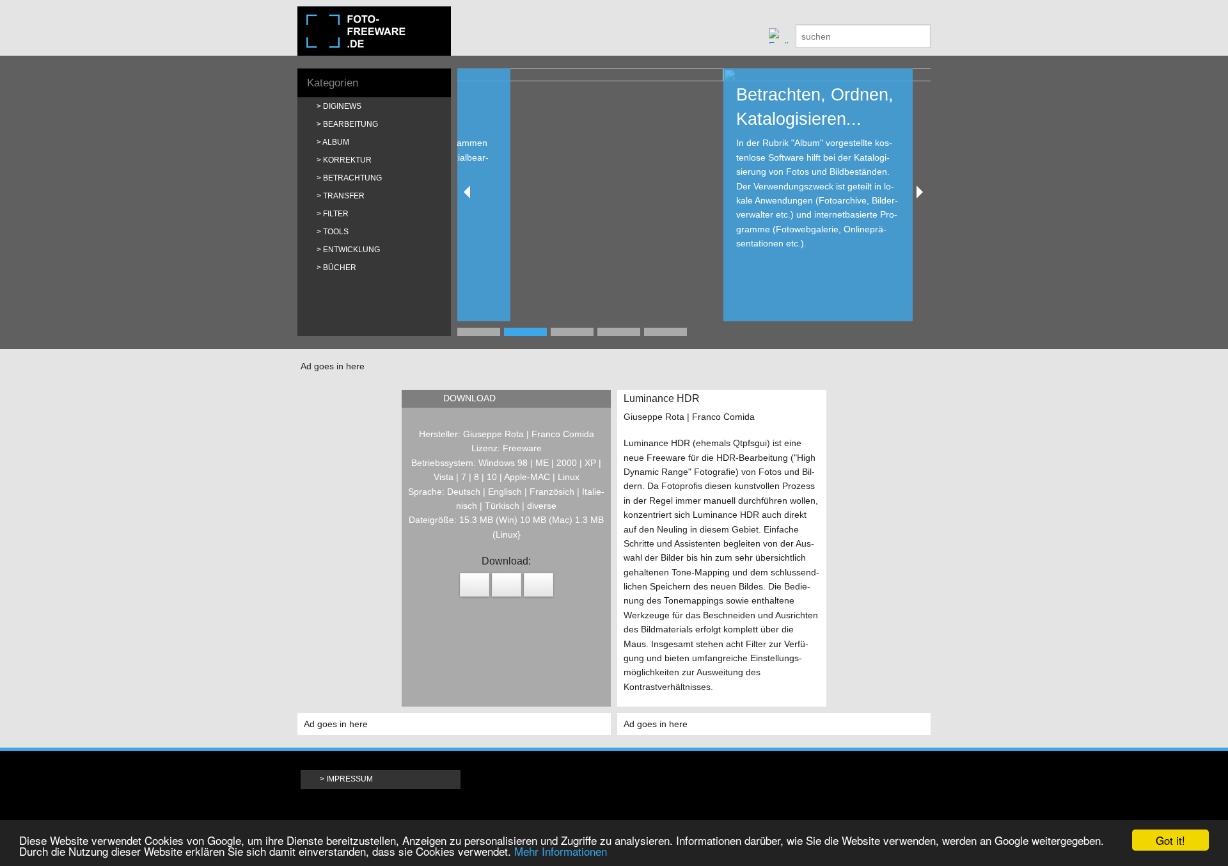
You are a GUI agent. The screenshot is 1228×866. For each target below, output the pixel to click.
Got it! (1170, 840)
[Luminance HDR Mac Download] (474, 585)
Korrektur (347, 160)
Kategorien (332, 83)
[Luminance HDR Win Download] (538, 585)
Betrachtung (352, 177)
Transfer (344, 195)
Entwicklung (351, 249)
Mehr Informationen (560, 851)
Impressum (349, 778)
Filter (336, 213)
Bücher (339, 267)
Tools (336, 231)
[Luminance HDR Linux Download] (506, 585)
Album (335, 142)
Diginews (342, 106)
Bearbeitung (350, 124)
